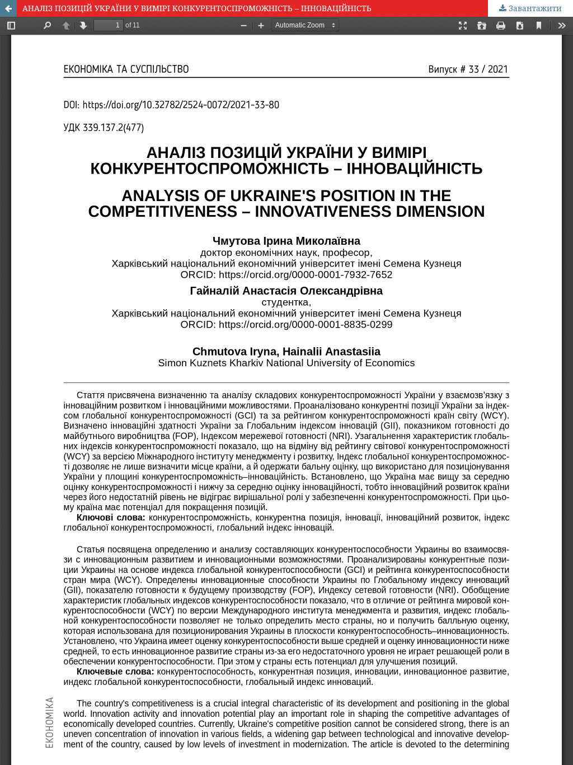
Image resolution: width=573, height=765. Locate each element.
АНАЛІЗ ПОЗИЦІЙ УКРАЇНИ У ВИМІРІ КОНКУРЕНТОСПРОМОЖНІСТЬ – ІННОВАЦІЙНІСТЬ (197, 8)
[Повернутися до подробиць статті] (8, 8)
